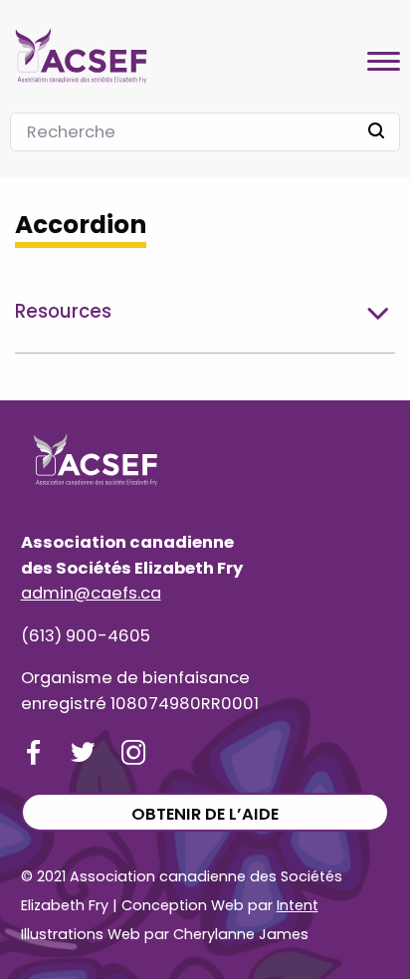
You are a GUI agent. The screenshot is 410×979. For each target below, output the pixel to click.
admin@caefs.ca (91, 593)
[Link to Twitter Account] (83, 752)
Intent (297, 905)
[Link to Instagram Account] (133, 752)
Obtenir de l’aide (205, 814)
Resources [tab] (63, 311)
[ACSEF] (81, 54)
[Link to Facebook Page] (33, 752)
